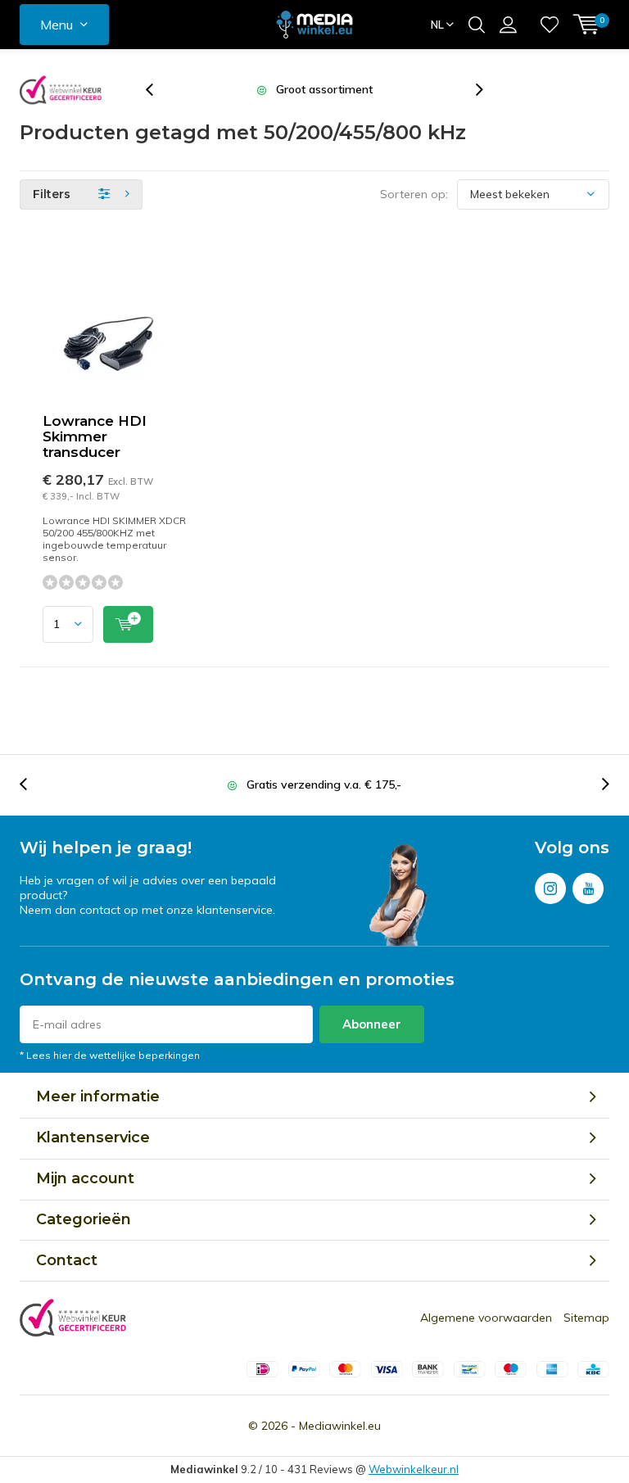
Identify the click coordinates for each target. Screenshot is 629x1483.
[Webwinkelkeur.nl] (61, 90)
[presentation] (158, 89)
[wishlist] (550, 24)
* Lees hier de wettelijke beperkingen (110, 1055)
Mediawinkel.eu (340, 1425)
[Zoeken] (476, 24)
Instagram (550, 888)
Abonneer (371, 1024)
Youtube (588, 888)
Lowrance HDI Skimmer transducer (95, 436)
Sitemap (586, 1317)
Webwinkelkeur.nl (414, 1469)
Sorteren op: (414, 194)
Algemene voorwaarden (486, 1317)
